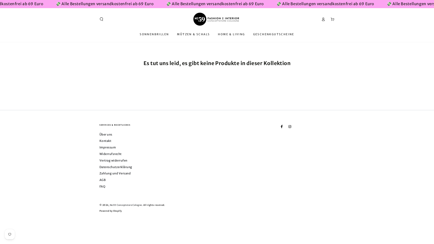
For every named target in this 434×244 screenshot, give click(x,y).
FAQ (102, 186)
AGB (102, 180)
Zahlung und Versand (115, 173)
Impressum (107, 147)
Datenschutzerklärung (115, 167)
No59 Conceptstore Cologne (126, 205)
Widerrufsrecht (110, 154)
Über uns (105, 134)
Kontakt (105, 141)
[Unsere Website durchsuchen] (101, 19)
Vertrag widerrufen (113, 160)
